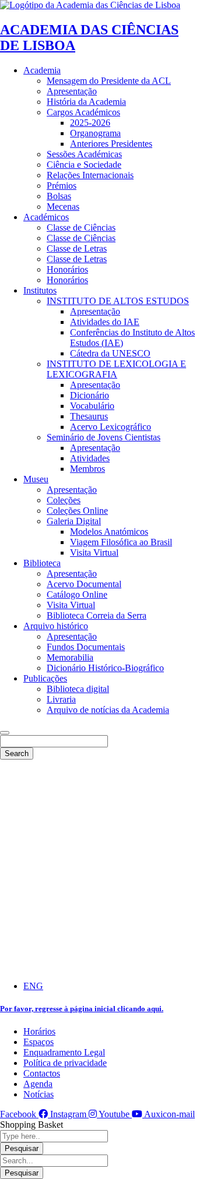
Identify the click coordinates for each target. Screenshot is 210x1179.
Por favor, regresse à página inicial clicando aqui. (81, 1008)
